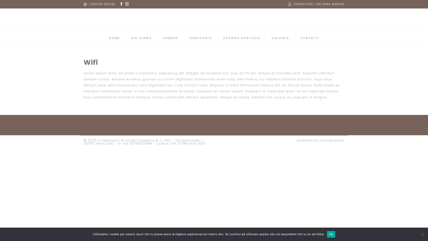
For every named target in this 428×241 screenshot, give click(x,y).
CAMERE (170, 38)
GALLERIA (280, 38)
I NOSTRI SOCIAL (102, 4)
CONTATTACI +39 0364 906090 (319, 4)
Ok (331, 234)
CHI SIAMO (141, 38)
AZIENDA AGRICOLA (242, 38)
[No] (422, 234)
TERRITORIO (200, 38)
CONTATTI (309, 38)
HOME (114, 38)
